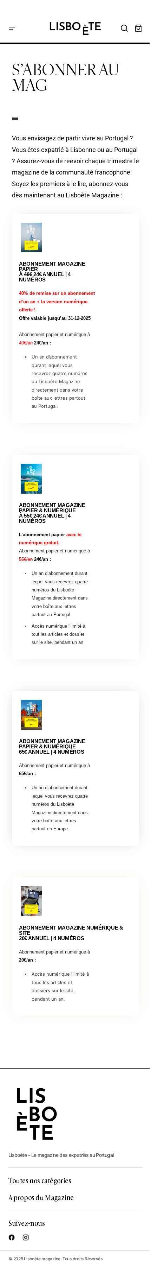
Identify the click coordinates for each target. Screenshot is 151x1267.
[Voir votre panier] (138, 28)
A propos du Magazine (41, 1197)
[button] (12, 28)
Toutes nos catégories (39, 1180)
